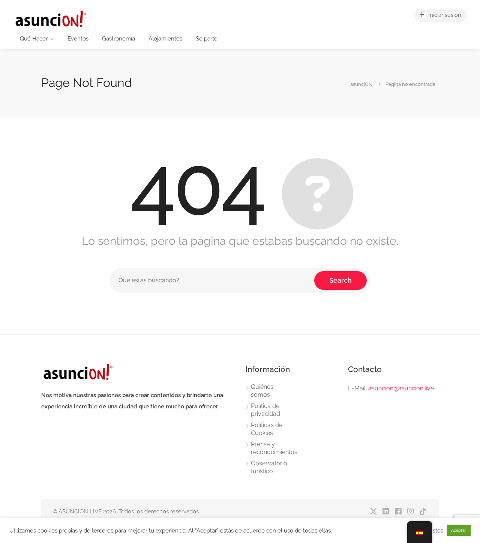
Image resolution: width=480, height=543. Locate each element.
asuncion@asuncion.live (401, 388)
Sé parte (207, 38)
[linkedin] (385, 511)
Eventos (78, 38)
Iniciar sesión (444, 15)
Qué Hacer (34, 38)
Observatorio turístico (269, 467)
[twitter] (373, 511)
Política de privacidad (265, 409)
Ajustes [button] (433, 530)
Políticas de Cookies (266, 429)
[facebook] (398, 511)
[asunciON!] (50, 18)
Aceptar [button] (458, 530)
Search (340, 280)
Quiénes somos (262, 390)
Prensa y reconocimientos (274, 448)
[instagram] (410, 511)
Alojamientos (165, 38)
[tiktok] (423, 511)
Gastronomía (118, 38)
